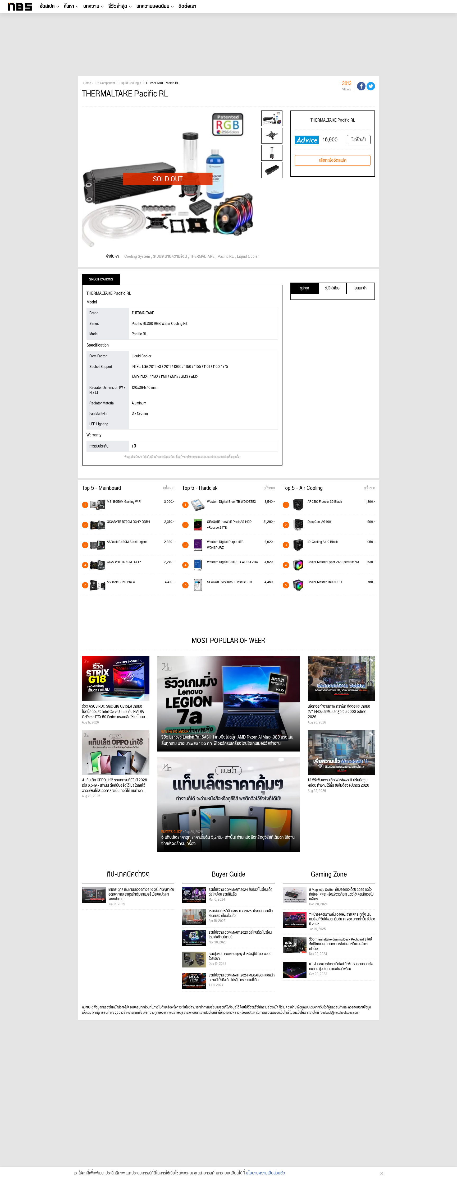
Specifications (101, 279)
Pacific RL (226, 257)
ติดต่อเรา (187, 6)
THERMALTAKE (202, 257)
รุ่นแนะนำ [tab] (361, 288)
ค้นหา (69, 6)
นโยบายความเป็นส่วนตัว (265, 1173)
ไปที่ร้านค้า (358, 140)
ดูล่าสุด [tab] (304, 288)
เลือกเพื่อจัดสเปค (332, 160)
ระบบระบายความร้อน (170, 257)
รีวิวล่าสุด (117, 6)
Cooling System (137, 257)
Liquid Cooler (248, 257)
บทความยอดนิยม (152, 6)
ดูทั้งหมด (168, 488)
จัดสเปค (47, 6)
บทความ (91, 6)
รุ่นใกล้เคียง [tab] (332, 288)
